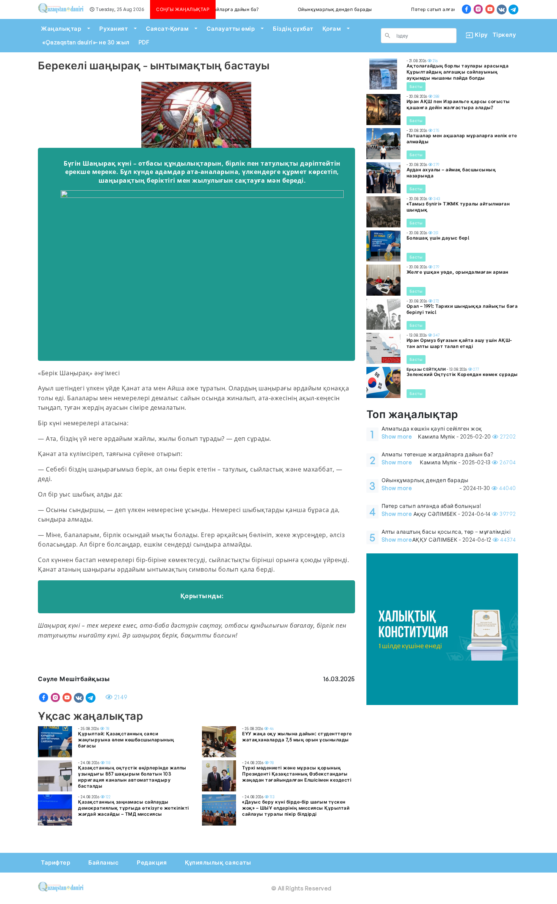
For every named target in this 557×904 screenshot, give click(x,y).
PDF (144, 42)
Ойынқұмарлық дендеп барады (319, 9)
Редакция (152, 862)
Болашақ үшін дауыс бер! (438, 238)
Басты (416, 86)
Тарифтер (55, 862)
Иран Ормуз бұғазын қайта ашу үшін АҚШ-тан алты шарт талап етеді (459, 343)
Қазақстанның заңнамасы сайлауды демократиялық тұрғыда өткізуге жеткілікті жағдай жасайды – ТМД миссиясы (133, 808)
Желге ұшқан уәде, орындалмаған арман (457, 272)
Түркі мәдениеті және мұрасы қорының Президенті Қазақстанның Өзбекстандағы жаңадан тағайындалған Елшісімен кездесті (296, 774)
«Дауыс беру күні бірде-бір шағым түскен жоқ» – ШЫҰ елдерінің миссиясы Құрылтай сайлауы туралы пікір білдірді (295, 808)
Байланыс (103, 862)
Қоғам (331, 28)
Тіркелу (504, 34)
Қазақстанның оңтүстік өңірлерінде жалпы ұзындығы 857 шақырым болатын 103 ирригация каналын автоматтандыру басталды (132, 777)
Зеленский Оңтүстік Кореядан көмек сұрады (462, 374)
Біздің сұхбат (293, 28)
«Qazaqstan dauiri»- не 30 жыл (86, 42)
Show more (397, 436)
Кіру (478, 34)
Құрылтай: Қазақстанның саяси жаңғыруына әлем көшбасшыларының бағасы (126, 740)
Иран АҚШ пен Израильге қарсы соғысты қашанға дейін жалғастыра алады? (458, 104)
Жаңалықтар (61, 28)
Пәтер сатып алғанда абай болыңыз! (439, 9)
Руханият (113, 28)
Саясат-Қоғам (167, 28)
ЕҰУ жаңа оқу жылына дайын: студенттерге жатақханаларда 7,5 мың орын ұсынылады (297, 737)
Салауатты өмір (231, 28)
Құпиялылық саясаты (218, 862)
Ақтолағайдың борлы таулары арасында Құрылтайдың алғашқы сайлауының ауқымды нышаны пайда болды (458, 72)
